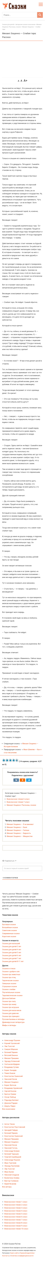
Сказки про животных (11, 974)
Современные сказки (11, 933)
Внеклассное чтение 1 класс (15, 1202)
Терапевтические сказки (12, 995)
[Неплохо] (10, 760)
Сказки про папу (9, 1001)
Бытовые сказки (9, 924)
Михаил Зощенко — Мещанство (20, 836)
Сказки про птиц (9, 977)
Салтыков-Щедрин (12, 1064)
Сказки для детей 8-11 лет (13, 961)
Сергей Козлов (10, 1091)
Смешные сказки (9, 983)
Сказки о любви (8, 989)
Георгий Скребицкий (12, 1157)
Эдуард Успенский (12, 1061)
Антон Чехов (9, 1124)
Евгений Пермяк (11, 1052)
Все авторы (7, 1187)
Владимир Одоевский (13, 1088)
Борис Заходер (10, 1070)
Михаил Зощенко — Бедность (19, 833)
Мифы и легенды (9, 1025)
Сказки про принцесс (10, 1016)
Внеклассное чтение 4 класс (15, 1211)
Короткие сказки (9, 936)
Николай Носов (10, 1079)
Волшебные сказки (10, 927)
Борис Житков (10, 1085)
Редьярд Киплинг (11, 1100)
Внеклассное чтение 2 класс (15, 1205)
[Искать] (40, 15)
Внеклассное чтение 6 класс (18, 799)
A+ (25, 80)
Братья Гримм (10, 1094)
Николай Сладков (11, 1175)
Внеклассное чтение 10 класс (16, 1229)
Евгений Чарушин (11, 1154)
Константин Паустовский (14, 1127)
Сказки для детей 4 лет (11, 949)
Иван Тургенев (10, 1163)
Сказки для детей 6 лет (11, 955)
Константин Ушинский (13, 1076)
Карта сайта (14, 1253)
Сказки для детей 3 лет (11, 946)
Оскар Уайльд (10, 1097)
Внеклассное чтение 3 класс (15, 1208)
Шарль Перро (9, 1106)
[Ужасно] (3, 760)
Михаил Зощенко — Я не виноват (20, 824)
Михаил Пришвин (11, 1058)
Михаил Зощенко (11, 1082)
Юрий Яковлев (10, 1184)
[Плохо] (7, 760)
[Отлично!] (17, 760)
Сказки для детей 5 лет (11, 952)
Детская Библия (8, 998)
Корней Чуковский (12, 1043)
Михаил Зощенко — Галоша (18, 830)
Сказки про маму (9, 1004)
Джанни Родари (10, 1103)
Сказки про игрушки (10, 1007)
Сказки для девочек (10, 1013)
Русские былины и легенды (13, 1019)
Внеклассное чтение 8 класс (15, 1223)
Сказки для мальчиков (11, 1010)
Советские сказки (9, 930)
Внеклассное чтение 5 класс (15, 1214)
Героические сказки (10, 980)
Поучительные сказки (11, 992)
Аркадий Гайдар (11, 1130)
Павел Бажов (9, 1073)
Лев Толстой (9, 1046)
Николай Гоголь (10, 1148)
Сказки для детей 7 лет (11, 958)
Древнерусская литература (13, 1022)
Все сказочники (8, 1109)
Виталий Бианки (11, 1055)
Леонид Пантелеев (11, 1166)
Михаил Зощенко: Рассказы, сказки (21, 805)
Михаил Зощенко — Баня (17, 827)
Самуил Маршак (11, 1049)
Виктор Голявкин (11, 1181)
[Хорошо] (13, 760)
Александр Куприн (12, 1151)
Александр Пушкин (12, 1040)
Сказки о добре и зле (10, 971)
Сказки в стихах (8, 968)
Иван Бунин (9, 1172)
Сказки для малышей (11, 943)
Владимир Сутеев (11, 1067)
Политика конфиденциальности (21, 1256)
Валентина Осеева (11, 1178)
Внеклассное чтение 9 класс (15, 1226)
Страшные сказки (9, 986)
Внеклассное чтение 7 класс (18, 802)
